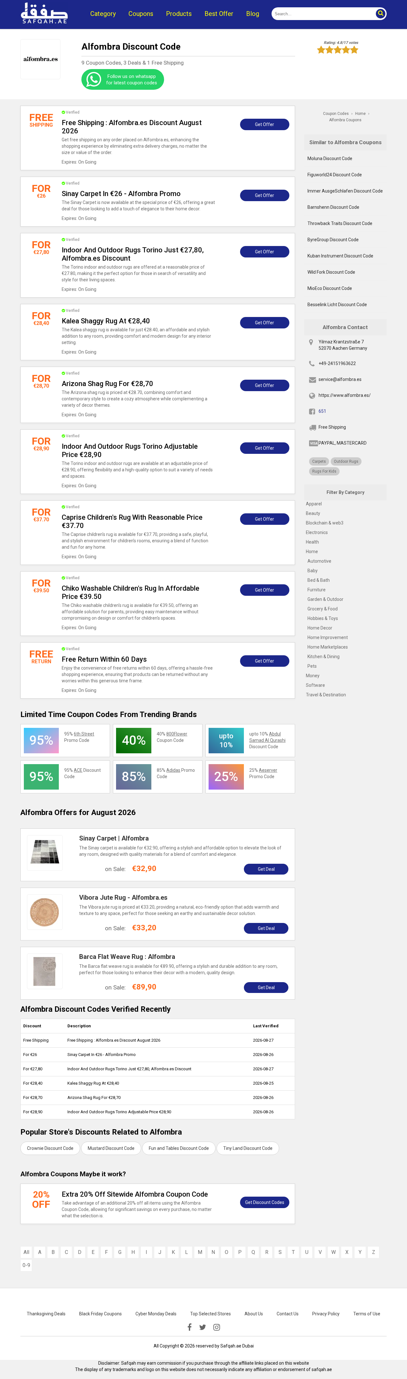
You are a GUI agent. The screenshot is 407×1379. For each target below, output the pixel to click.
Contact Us (288, 1313)
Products (179, 14)
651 (322, 411)
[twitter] (202, 1327)
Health (312, 542)
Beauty (313, 513)
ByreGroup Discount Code (333, 239)
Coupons (140, 14)
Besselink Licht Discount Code (337, 304)
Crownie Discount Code (50, 1148)
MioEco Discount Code (329, 288)
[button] (380, 13)
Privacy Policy (326, 1313)
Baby (312, 570)
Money (313, 675)
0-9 (26, 1265)
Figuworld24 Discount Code (334, 174)
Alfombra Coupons (345, 120)
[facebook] (189, 1327)
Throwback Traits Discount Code (339, 223)
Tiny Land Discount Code (247, 1148)
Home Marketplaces (327, 647)
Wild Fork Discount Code (331, 272)
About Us (254, 1313)
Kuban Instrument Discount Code (340, 255)
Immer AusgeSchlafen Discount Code (345, 190)
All (26, 1252)
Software (315, 685)
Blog (252, 14)
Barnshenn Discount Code (333, 207)
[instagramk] (216, 1327)
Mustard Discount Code (111, 1148)
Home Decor (319, 627)
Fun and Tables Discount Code (179, 1148)
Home (312, 551)
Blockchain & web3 (324, 522)
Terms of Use (366, 1313)
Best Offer (218, 14)
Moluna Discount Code (329, 158)
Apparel (314, 503)
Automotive (319, 561)
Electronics (317, 532)
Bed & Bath (318, 580)
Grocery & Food (322, 608)
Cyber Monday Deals (155, 1313)
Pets (312, 666)
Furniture (316, 589)
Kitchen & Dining (323, 656)
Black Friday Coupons (100, 1313)
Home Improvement (327, 637)
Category (103, 14)
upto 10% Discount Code (267, 740)
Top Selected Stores (210, 1313)
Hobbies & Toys (322, 618)
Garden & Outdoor (325, 599)
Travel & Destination (326, 694)
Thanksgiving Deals (46, 1313)
